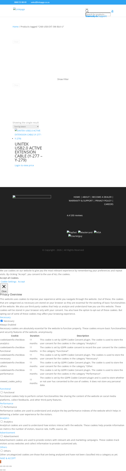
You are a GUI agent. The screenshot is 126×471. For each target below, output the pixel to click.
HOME (77, 196)
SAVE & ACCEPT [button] (8, 458)
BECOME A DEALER (102, 196)
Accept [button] (21, 281)
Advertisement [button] (7, 432)
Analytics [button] (4, 418)
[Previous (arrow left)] (1, 469)
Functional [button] (5, 388)
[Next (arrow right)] (4, 469)
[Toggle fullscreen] (4, 466)
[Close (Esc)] (10, 466)
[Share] (7, 466)
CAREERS (108, 204)
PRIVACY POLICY (103, 200)
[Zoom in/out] (1, 466)
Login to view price (24, 165)
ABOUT (86, 196)
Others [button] (3, 447)
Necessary (9, 321)
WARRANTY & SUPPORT (81, 200)
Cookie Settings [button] (8, 281)
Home (16, 26)
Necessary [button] (5, 317)
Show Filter (63, 79)
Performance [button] (6, 403)
